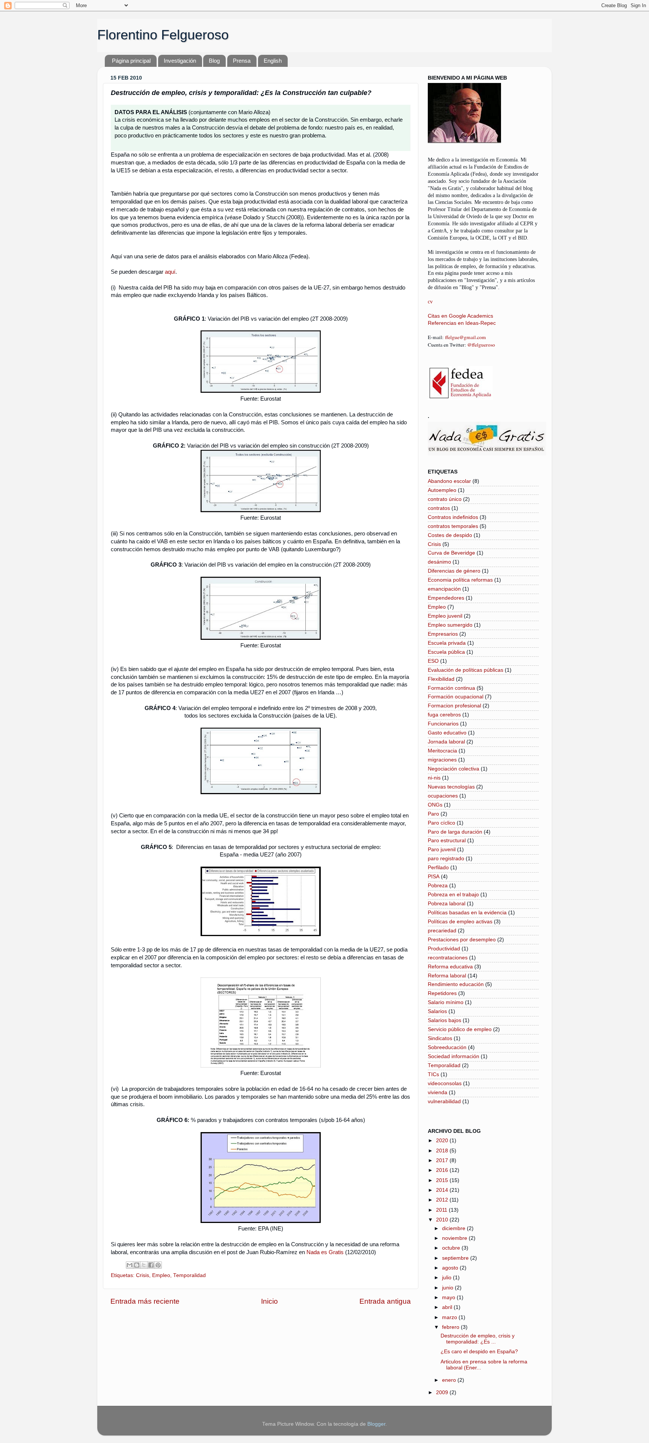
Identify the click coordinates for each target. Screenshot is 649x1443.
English (273, 60)
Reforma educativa (450, 967)
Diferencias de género (454, 571)
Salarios (437, 1011)
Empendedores (446, 598)
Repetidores (442, 993)
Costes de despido (450, 535)
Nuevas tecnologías (451, 787)
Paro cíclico (441, 823)
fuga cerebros (444, 715)
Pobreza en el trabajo (453, 894)
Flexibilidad (441, 679)
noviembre (455, 1238)
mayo (449, 1297)
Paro (433, 814)
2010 (443, 1220)
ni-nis (434, 778)
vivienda (437, 1092)
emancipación (444, 589)
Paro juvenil (442, 849)
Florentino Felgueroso (163, 34)
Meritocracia (442, 751)
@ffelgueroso (481, 344)
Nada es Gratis (325, 1252)
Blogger (376, 1424)
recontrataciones (448, 957)
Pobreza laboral (446, 903)
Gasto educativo (447, 733)
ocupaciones (443, 796)
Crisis (142, 1275)
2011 (442, 1210)
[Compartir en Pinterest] (158, 1265)
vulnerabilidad (444, 1101)
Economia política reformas (460, 580)
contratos (439, 508)
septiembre (456, 1258)
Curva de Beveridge (451, 553)
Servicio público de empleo (460, 1029)
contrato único (445, 499)
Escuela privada (447, 643)
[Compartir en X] (144, 1265)
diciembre (454, 1228)
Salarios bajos (444, 1020)
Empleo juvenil (445, 616)
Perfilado (438, 867)
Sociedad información (453, 1056)
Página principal (131, 60)
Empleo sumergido (450, 625)
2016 (443, 1170)
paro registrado (446, 858)
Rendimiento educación (456, 984)
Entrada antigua (385, 1301)
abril (448, 1307)
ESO (433, 661)
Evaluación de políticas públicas (465, 670)
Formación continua (451, 688)
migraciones (442, 760)
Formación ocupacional (455, 697)
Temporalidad (189, 1275)
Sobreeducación (447, 1047)
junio (448, 1288)
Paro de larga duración (455, 832)
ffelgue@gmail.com (465, 337)
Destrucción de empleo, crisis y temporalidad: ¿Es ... (478, 1339)
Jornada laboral (446, 742)
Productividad (444, 948)
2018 (443, 1150)
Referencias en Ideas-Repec (462, 323)
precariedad (442, 930)
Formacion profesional (454, 706)
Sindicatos (440, 1038)
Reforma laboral (447, 976)
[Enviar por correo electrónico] (129, 1265)
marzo (450, 1317)
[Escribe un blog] (136, 1265)
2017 (443, 1160)
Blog (214, 60)
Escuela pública (446, 652)
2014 (443, 1190)
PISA (433, 876)
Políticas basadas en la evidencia (467, 912)
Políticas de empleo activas (460, 921)
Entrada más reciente (145, 1301)
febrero (451, 1327)
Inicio (269, 1301)
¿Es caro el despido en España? (479, 1351)
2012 (443, 1200)
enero (449, 1380)
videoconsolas (445, 1083)
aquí (170, 272)
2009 (443, 1392)
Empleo (161, 1275)
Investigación (180, 60)
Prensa (242, 60)
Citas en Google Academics (460, 316)
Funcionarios (443, 724)
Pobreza (438, 885)
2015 (443, 1180)
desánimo (439, 562)
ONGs (435, 805)
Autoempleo (442, 490)
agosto (451, 1268)
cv (430, 302)
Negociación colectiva (453, 769)
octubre (452, 1248)
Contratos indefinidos (453, 517)
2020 (443, 1140)
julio (447, 1277)
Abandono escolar (449, 481)
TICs (433, 1074)
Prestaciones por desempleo (462, 939)
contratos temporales (453, 526)
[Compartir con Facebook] (151, 1265)
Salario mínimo (445, 1002)
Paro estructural (447, 840)
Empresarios (443, 634)
